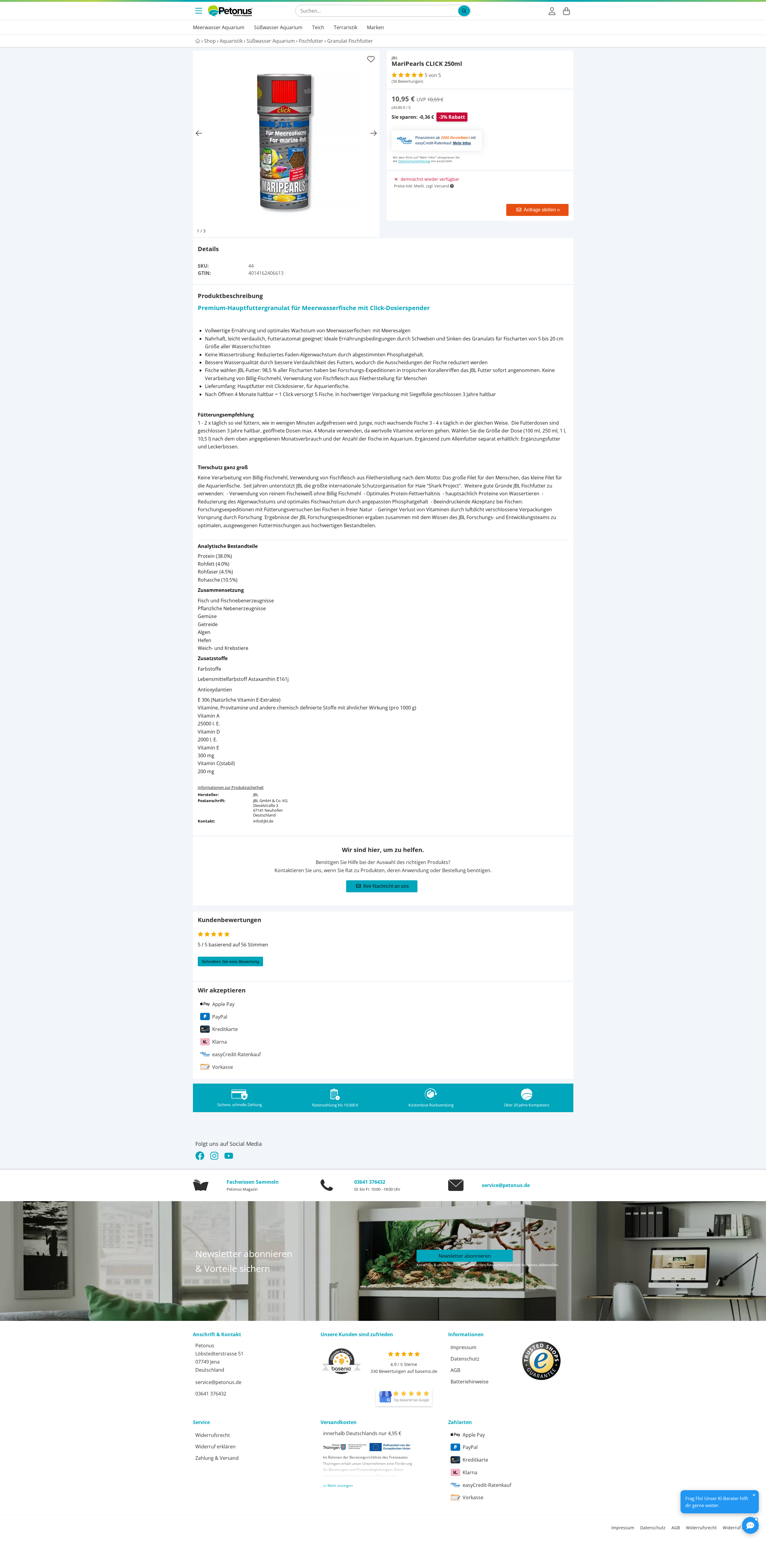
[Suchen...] (464, 10)
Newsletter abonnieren (465, 1255)
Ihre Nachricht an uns (386, 886)
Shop (210, 41)
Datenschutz (465, 1358)
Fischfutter (311, 41)
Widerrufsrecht (212, 1435)
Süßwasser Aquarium (278, 27)
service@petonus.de (506, 1185)
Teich (318, 27)
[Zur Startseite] (230, 11)
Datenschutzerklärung (414, 161)
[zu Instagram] (214, 1155)
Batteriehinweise (469, 1381)
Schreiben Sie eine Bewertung (230, 961)
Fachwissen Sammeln (253, 1182)
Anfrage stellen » (542, 209)
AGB (455, 1370)
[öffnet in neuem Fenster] (404, 1397)
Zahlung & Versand (217, 1458)
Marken (375, 27)
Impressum (463, 1347)
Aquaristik (231, 41)
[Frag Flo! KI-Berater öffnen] (750, 1525)
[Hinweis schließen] (754, 1495)
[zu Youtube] (229, 1155)
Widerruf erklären (215, 1446)
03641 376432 (369, 1182)
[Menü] (199, 11)
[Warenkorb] (566, 11)
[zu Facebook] (201, 1155)
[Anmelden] (552, 11)
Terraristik (345, 27)
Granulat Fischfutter (350, 41)
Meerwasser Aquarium (218, 27)
